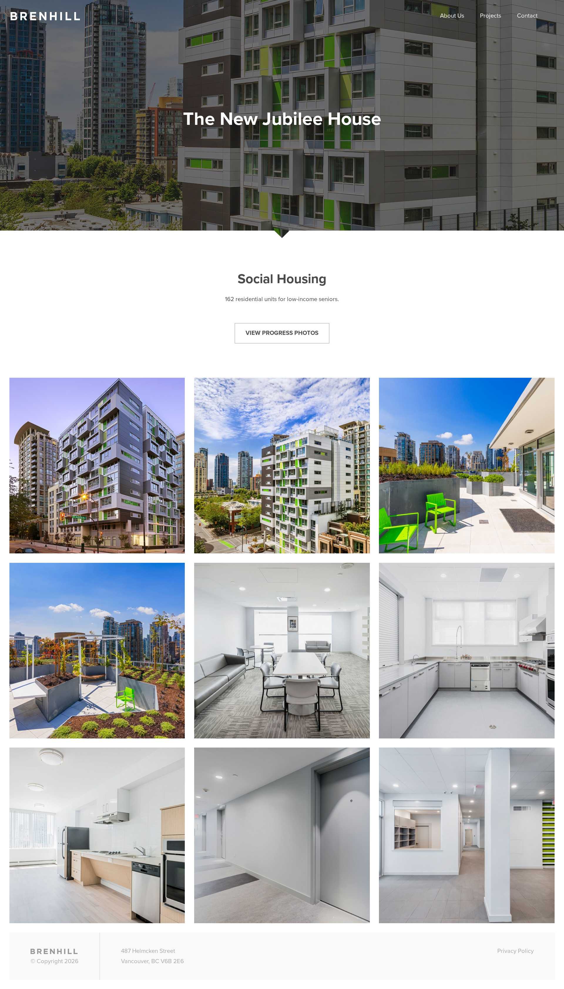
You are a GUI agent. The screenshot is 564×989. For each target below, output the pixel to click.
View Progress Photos (282, 333)
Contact (527, 15)
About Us (452, 15)
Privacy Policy (515, 951)
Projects (490, 15)
